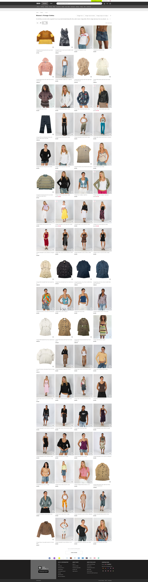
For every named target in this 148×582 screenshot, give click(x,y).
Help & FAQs (105, 0)
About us (74, 564)
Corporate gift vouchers (91, 567)
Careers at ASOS (75, 565)
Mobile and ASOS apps (91, 564)
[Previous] (75, 16)
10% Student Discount (61, 571)
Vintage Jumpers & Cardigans (102, 15)
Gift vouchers (89, 565)
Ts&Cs (106, 580)
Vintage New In (80, 15)
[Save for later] (53, 47)
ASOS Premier (60, 569)
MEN (51, 3)
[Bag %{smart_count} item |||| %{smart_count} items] (110, 3)
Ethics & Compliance (61, 576)
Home (37, 12)
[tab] (38, 6)
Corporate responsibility (77, 567)
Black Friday (89, 569)
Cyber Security (75, 571)
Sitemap (59, 572)
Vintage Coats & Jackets (90, 15)
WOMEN (45, 3)
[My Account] (104, 3)
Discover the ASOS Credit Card (92, 572)
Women (41, 12)
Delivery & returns (61, 567)
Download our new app (96, 0)
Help (59, 564)
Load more (74, 552)
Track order (60, 565)
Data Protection (60, 574)
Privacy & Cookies (101, 580)
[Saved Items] (107, 3)
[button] (105, 568)
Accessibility (110, 580)
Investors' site (75, 569)
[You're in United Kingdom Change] (110, 1)
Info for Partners (89, 571)
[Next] (111, 16)
